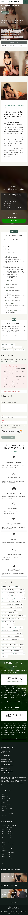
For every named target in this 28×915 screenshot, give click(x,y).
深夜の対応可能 (7, 630)
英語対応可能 (17, 647)
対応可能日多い (6, 39)
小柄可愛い (6, 615)
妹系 (4, 612)
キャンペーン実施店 (8, 827)
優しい (12, 607)
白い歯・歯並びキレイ (8, 633)
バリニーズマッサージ (5, 24)
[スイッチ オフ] (25, 2)
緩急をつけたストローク (9, 642)
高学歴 (5, 656)
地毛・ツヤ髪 (17, 610)
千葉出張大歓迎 (7, 610)
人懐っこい (19, 604)
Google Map (7, 755)
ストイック (6, 595)
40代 (17, 586)
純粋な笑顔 (6, 639)
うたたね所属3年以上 (16, 32)
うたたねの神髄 (14, 34)
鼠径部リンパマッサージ (15, 22)
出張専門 (20, 607)
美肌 (15, 644)
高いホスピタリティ (19, 653)
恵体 (13, 615)
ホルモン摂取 (6, 601)
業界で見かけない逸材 (8, 621)
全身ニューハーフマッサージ (7, 20)
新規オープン (6, 829)
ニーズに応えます (7, 598)
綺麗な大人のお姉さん (17, 639)
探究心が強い (21, 615)
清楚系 (16, 630)
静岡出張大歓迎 (7, 653)
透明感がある (18, 650)
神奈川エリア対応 (7, 636)
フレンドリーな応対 (20, 598)
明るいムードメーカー (18, 618)
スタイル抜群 (20, 592)
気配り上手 (19, 627)
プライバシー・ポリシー (14, 902)
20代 (4, 586)
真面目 (19, 633)
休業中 (5, 607)
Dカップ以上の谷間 (8, 589)
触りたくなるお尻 (7, 650)
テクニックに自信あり (7, 37)
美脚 (22, 644)
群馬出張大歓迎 (7, 647)
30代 (11, 586)
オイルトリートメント (19, 20)
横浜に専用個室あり (8, 624)
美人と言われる (18, 37)
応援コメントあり (7, 831)
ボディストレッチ (5, 22)
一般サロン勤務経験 (7, 29)
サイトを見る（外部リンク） (14, 701)
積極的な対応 (18, 636)
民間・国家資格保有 (18, 29)
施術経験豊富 (5, 32)
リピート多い (5, 34)
